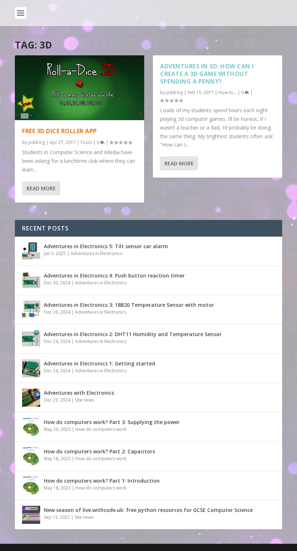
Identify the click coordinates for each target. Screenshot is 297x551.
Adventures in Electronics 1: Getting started (99, 363)
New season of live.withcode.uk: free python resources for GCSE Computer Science (148, 510)
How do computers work (100, 429)
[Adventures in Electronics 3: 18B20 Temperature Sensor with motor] (31, 310)
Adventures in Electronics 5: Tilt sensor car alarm (106, 246)
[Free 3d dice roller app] (79, 87)
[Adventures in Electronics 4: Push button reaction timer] (31, 280)
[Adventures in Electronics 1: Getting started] (31, 368)
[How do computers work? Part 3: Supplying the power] (31, 427)
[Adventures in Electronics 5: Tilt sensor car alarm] (31, 251)
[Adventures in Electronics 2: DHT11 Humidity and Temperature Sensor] (31, 339)
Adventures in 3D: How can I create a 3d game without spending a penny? (207, 73)
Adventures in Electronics (96, 253)
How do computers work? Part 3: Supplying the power (112, 422)
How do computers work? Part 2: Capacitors (99, 451)
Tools (86, 142)
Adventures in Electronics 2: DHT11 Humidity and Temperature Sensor (133, 334)
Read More (41, 188)
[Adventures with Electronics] (31, 398)
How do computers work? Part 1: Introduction (102, 480)
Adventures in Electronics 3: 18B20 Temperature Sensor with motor (129, 304)
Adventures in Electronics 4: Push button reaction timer (114, 275)
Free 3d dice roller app (59, 131)
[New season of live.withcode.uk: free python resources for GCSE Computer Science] (31, 515)
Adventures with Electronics (79, 392)
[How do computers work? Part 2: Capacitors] (31, 456)
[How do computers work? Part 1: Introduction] (31, 485)
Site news (84, 400)
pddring (36, 142)
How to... (227, 92)
